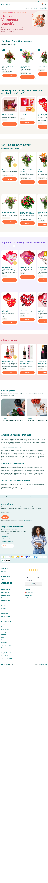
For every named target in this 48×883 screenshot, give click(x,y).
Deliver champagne (6, 645)
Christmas (27, 597)
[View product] (9, 104)
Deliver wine (4, 642)
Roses (2, 637)
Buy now (9, 75)
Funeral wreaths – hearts (7, 603)
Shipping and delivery (7, 538)
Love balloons (4, 624)
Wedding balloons (5, 632)
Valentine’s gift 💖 (29, 595)
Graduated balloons (6, 621)
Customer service (7, 545)
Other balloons (5, 629)
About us (3, 574)
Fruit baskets (4, 640)
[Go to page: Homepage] (7, 4)
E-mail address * (5, 512)
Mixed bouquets (5, 592)
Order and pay (5, 536)
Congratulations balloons (7, 618)
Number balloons (5, 626)
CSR (2, 579)
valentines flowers (40, 484)
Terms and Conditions (6, 658)
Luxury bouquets (5, 647)
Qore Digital (44, 664)
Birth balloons (4, 613)
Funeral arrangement (6, 597)
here (26, 488)
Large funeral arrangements (8, 605)
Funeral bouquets (5, 595)
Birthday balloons (5, 616)
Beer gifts (3, 634)
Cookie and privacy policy (28, 520)
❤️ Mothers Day (29, 592)
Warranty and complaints (7, 541)
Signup (5, 517)
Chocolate (3, 608)
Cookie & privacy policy (7, 655)
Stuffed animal (4, 611)
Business (3, 571)
